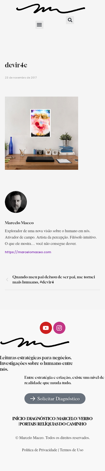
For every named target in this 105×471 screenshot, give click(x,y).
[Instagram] (59, 328)
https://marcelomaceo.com (28, 252)
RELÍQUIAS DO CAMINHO (62, 423)
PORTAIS (28, 423)
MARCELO (67, 418)
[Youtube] (46, 328)
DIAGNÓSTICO (41, 418)
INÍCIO (18, 418)
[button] (39, 25)
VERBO (86, 418)
